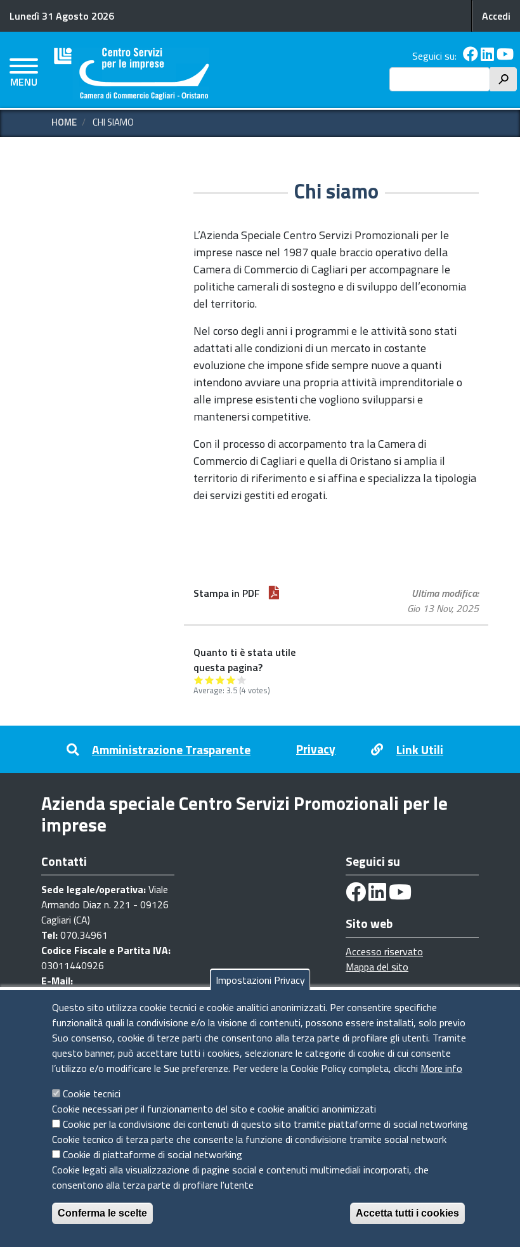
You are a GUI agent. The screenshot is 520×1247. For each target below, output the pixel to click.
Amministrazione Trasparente (171, 749)
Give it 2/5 (209, 679)
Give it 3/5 (220, 679)
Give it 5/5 (242, 679)
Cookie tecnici (91, 1093)
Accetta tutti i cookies (407, 1213)
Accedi (496, 15)
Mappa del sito (377, 966)
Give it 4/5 (231, 679)
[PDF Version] (274, 593)
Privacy (315, 749)
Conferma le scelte (102, 1213)
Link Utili (419, 749)
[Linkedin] (487, 55)
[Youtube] (505, 55)
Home (64, 122)
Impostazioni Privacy (260, 980)
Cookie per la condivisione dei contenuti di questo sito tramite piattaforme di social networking (265, 1124)
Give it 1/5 (198, 679)
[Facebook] (470, 55)
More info (441, 1068)
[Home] (131, 73)
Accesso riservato (384, 951)
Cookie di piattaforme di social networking (152, 1154)
